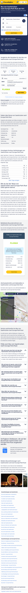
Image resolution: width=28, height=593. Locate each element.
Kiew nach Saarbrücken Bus (6, 504)
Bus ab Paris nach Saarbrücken (7, 530)
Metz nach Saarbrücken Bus (7, 524)
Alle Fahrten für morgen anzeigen (15, 97)
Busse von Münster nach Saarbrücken (9, 526)
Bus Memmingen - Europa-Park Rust (8, 566)
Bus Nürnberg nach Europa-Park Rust (9, 570)
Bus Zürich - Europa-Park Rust (7, 584)
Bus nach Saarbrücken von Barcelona (8, 495)
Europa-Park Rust (22, 295)
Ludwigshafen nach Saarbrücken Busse (9, 511)
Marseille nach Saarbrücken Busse (8, 522)
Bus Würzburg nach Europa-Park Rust (9, 581)
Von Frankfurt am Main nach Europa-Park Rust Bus (11, 546)
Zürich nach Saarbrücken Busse (7, 537)
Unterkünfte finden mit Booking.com (11, 30)
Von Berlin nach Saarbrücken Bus (8, 500)
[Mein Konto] (17, 2)
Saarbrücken (11, 295)
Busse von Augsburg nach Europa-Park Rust (10, 542)
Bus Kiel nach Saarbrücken (6, 502)
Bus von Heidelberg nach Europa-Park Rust (10, 551)
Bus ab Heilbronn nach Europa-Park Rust (9, 553)
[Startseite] (8, 2)
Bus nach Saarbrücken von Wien (7, 533)
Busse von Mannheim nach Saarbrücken (9, 519)
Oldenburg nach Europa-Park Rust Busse (9, 573)
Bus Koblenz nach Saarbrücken (7, 506)
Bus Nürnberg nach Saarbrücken (8, 528)
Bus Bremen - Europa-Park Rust (7, 544)
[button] (26, 319)
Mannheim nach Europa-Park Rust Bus (9, 564)
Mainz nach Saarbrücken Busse (7, 517)
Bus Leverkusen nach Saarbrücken (8, 508)
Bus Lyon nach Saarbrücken (7, 515)
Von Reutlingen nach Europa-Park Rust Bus (10, 575)
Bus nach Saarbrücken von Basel (7, 497)
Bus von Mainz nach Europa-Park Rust (9, 562)
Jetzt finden (21, 92)
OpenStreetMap (21, 323)
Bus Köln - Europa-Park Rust (7, 555)
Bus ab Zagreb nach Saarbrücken (8, 535)
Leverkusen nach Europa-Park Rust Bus (9, 559)
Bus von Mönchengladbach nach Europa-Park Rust (11, 568)
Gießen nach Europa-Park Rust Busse (8, 549)
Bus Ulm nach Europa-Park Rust (7, 579)
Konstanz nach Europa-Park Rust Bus (8, 557)
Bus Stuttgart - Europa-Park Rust (8, 577)
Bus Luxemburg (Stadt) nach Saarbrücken (9, 513)
